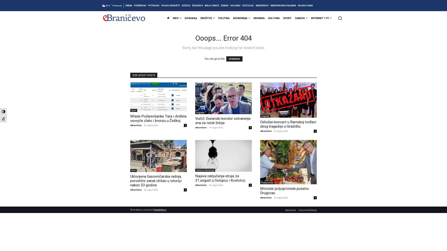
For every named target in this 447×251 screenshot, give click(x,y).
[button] (340, 18)
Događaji (200, 112)
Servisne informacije (205, 170)
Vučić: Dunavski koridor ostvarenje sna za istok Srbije (223, 120)
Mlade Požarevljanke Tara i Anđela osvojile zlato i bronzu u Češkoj (158, 118)
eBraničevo (136, 125)
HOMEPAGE (234, 59)
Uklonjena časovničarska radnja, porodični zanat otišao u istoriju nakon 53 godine (156, 180)
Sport (133, 110)
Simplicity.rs (160, 209)
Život (133, 170)
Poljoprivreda (267, 182)
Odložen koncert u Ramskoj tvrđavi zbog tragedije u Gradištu (288, 124)
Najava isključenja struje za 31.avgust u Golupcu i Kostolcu (220, 178)
